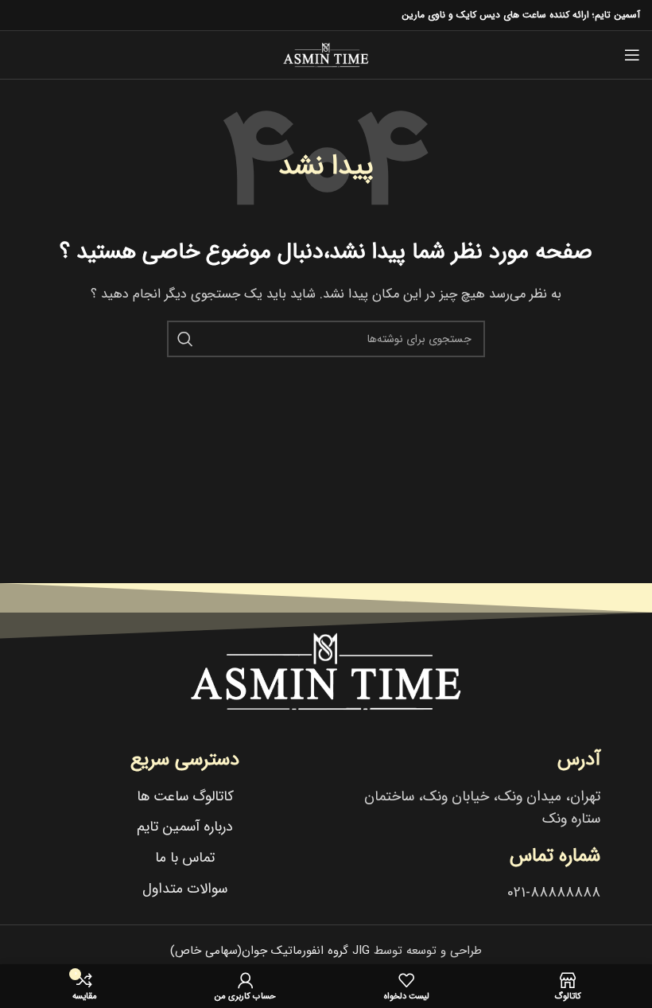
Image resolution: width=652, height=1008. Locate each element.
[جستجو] (185, 339)
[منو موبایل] (632, 55)
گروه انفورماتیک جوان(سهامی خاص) (270, 950)
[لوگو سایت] (326, 54)
